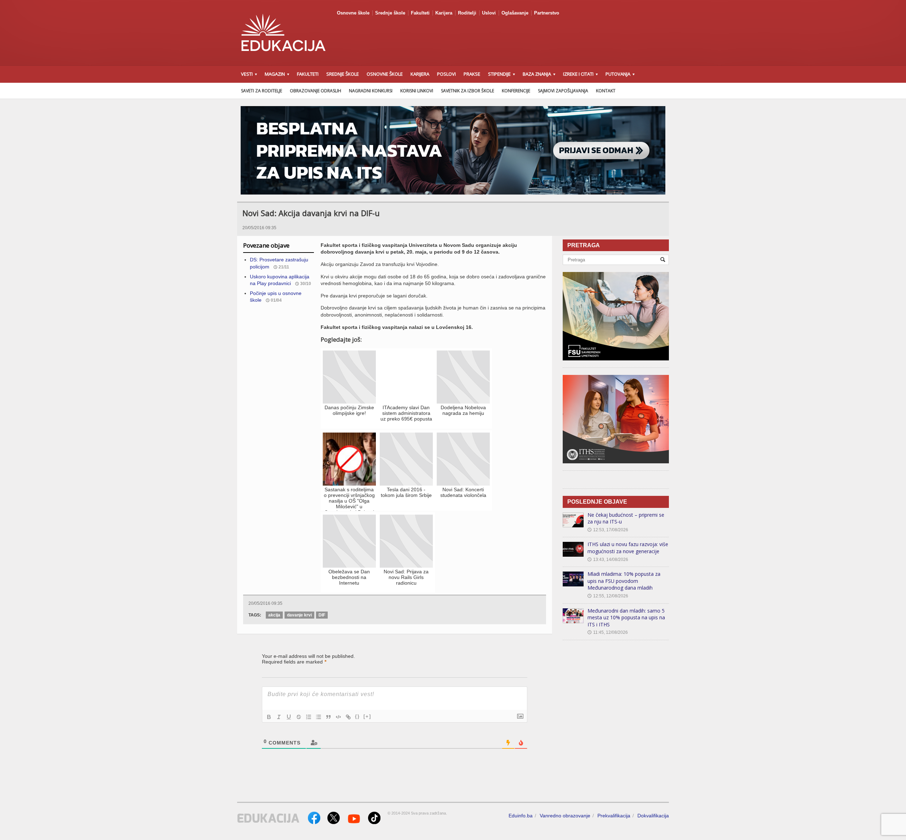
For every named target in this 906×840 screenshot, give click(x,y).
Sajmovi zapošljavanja (563, 91)
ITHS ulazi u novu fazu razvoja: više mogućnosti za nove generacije (627, 548)
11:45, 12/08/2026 (607, 632)
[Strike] (299, 717)
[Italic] (279, 717)
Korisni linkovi (416, 91)
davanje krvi (299, 615)
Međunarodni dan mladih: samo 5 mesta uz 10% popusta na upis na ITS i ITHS (626, 617)
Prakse (472, 74)
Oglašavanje (514, 13)
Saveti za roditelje (261, 91)
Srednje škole (390, 13)
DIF (322, 615)
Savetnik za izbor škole (467, 91)
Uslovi (489, 13)
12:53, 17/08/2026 (607, 529)
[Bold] (269, 717)
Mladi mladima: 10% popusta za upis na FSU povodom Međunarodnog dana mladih (623, 580)
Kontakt (605, 91)
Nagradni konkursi (370, 91)
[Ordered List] (309, 717)
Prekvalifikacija (613, 815)
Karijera (443, 13)
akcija (274, 615)
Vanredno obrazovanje (565, 815)
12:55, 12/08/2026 (607, 595)
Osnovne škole (353, 13)
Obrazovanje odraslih (315, 91)
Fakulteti (420, 13)
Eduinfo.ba (521, 815)
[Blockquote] (328, 717)
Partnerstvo (546, 13)
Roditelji (467, 13)
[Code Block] (338, 717)
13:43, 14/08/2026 (607, 559)
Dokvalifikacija (653, 815)
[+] (367, 716)
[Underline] (289, 717)
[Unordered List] (318, 717)
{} (357, 716)
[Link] (348, 717)
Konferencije (516, 91)
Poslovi (446, 74)
